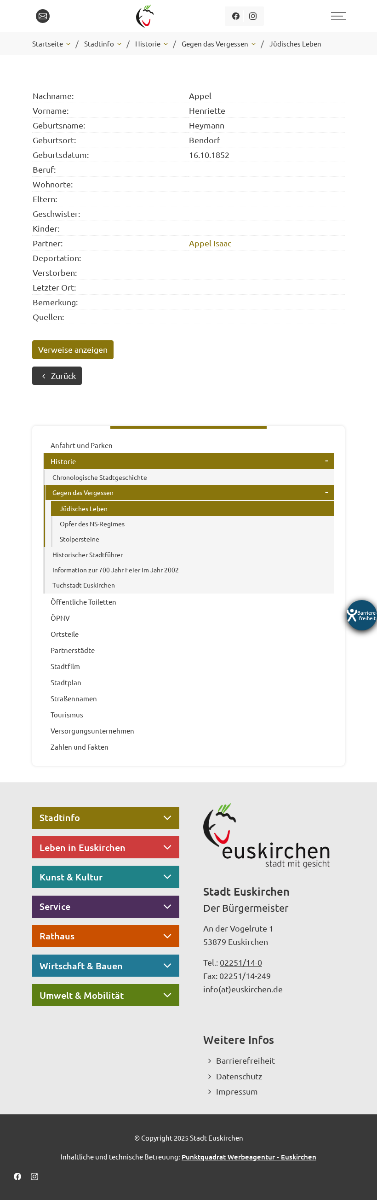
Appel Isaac (210, 243)
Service (55, 906)
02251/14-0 (241, 962)
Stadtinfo (60, 817)
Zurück (63, 375)
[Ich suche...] (64, 16)
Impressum (237, 1091)
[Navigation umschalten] (337, 16)
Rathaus (57, 936)
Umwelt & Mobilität (82, 995)
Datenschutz (239, 1076)
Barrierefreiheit (245, 1060)
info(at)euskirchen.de (243, 989)
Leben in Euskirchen (83, 847)
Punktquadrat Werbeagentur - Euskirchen (249, 1156)
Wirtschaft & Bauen (81, 966)
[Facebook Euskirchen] (235, 16)
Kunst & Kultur (71, 877)
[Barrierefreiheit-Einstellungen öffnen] (362, 615)
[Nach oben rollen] (358, 1181)
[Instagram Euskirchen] (252, 16)
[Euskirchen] (146, 16)
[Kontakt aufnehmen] (43, 16)
